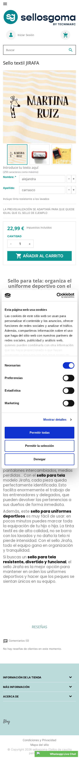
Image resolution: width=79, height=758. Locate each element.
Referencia (10, 587)
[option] (17, 154)
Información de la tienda (22, 677)
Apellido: (9, 188)
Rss (7, 723)
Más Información (16, 687)
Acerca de (11, 696)
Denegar (40, 459)
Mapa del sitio (39, 744)
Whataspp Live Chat (63, 754)
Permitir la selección (39, 445)
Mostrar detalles (55, 419)
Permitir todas (40, 432)
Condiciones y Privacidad (39, 740)
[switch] (68, 378)
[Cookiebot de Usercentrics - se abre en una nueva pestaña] (56, 295)
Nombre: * (9, 177)
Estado (7, 608)
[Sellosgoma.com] (39, 18)
